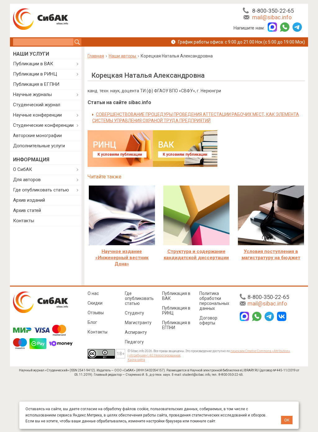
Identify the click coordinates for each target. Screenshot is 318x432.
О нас (93, 293)
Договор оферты (208, 320)
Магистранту (138, 322)
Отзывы (96, 312)
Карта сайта (136, 359)
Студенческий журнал (36, 105)
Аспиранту (136, 332)
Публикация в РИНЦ (176, 310)
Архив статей (27, 210)
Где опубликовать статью (41, 190)
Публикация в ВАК (176, 296)
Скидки (95, 303)
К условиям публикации (120, 154)
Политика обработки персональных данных (214, 301)
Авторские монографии (37, 135)
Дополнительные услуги (39, 146)
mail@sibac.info (272, 17)
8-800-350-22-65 (273, 10)
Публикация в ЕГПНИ (36, 84)
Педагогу (134, 341)
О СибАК (22, 169)
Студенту (134, 312)
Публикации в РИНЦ (35, 74)
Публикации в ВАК (33, 64)
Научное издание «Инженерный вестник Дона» (121, 258)
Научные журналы (32, 94)
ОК (286, 420)
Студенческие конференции (43, 125)
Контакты (23, 220)
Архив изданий (29, 200)
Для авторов (27, 179)
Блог (92, 322)
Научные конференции (37, 115)
